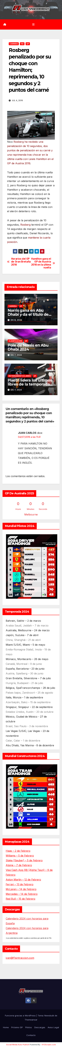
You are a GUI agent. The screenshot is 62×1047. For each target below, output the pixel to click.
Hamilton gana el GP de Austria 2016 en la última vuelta (41, 263)
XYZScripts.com (49, 1044)
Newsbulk (49, 1015)
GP (28, 44)
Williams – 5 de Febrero (20, 855)
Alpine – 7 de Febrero (19, 865)
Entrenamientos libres (20, 376)
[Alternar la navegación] (33, 24)
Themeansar (31, 1019)
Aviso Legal (53, 1027)
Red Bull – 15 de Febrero (20, 898)
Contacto (31, 1035)
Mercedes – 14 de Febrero (22, 894)
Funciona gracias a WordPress (20, 1015)
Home (6, 1027)
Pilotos (28, 1027)
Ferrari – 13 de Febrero (19, 884)
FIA (22, 44)
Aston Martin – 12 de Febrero (23, 879)
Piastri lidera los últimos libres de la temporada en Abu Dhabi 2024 (30, 384)
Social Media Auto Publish (17, 1044)
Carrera (14, 44)
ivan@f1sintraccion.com (20, 957)
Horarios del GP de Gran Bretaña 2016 (21, 261)
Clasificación (15, 341)
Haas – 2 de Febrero (18, 850)
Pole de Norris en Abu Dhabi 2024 (28, 347)
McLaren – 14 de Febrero (21, 889)
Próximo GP (17, 1027)
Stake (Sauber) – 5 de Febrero (24, 860)
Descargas (39, 1027)
